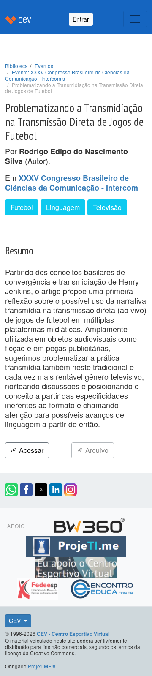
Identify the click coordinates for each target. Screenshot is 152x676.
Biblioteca (16, 65)
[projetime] (76, 545)
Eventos (44, 65)
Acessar (30, 450)
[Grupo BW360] (89, 524)
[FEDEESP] (38, 587)
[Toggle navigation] (135, 19)
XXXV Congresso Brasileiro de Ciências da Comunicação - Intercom (71, 183)
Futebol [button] (22, 207)
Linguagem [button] (63, 207)
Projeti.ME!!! (41, 666)
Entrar (81, 19)
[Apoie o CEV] (76, 566)
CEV (15, 620)
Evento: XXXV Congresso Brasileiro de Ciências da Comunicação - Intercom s (67, 75)
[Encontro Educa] (102, 587)
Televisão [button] (107, 207)
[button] (11, 489)
